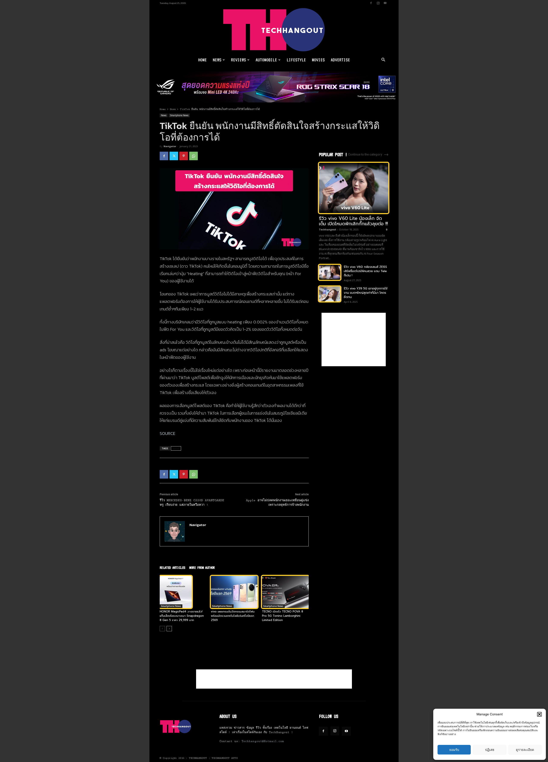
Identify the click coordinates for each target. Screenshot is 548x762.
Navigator (170, 146)
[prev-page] (162, 628)
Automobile (266, 59)
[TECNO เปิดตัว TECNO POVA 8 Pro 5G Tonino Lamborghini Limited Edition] (285, 592)
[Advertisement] (354, 339)
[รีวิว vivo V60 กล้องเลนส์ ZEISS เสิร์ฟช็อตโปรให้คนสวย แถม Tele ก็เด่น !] (329, 272)
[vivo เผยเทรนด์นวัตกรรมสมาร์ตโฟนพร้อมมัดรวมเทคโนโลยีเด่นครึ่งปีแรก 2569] (234, 592)
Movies (318, 59)
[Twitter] (174, 156)
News (217, 59)
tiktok (176, 448)
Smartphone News (179, 115)
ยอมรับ (454, 750)
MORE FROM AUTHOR (201, 567)
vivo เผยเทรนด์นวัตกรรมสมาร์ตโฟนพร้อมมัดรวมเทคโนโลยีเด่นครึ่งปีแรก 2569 (233, 615)
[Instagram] (378, 3)
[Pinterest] (183, 156)
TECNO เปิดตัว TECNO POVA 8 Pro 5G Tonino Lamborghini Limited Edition (282, 615)
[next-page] (169, 628)
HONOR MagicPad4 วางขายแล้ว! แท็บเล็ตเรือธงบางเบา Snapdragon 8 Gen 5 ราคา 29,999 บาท (182, 615)
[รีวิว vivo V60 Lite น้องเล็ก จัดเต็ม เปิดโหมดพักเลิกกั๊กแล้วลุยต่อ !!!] (353, 188)
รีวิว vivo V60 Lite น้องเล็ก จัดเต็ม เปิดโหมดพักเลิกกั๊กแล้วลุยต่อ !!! (353, 221)
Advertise (340, 59)
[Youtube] (385, 3)
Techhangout (327, 229)
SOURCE (167, 433)
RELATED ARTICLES (172, 567)
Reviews (238, 59)
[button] (539, 714)
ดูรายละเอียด (525, 750)
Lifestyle (296, 59)
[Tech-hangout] (274, 29)
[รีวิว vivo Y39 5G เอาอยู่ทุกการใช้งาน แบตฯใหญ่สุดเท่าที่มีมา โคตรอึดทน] (329, 293)
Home (202, 59)
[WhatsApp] (193, 156)
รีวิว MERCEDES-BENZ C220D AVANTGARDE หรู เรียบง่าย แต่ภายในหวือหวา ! (192, 503)
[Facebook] (371, 3)
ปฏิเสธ (489, 750)
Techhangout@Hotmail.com (262, 741)
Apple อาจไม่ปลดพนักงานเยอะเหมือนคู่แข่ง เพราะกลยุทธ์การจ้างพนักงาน (277, 503)
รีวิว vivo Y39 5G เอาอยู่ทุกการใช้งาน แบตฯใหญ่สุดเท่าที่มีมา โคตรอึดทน (365, 292)
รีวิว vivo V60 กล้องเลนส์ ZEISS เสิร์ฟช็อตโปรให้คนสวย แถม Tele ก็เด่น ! (365, 271)
